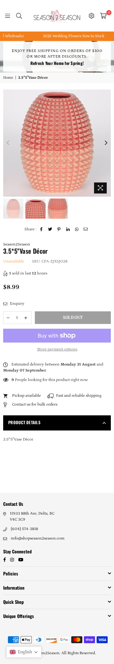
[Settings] (91, 15)
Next (106, 143)
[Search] (19, 15)
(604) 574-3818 (24, 529)
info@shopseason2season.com (37, 538)
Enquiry (16, 303)
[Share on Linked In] (68, 229)
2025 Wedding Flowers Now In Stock (69, 36)
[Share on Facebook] (41, 229)
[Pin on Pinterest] (59, 229)
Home (8, 78)
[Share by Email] (85, 229)
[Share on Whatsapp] (76, 229)
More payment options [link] (57, 349)
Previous (8, 143)
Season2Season (16, 244)
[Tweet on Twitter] (50, 229)
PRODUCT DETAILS (24, 422)
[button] (24, 652)
